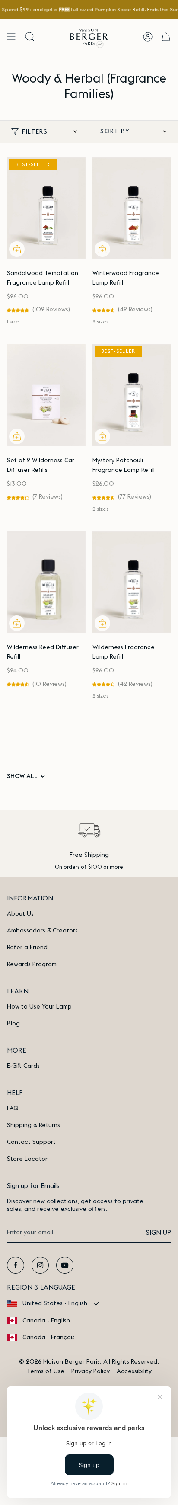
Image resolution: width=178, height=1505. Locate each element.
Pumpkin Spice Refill (119, 9)
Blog (13, 1024)
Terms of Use (45, 1371)
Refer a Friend (27, 948)
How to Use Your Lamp (39, 1007)
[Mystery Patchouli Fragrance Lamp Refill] (131, 395)
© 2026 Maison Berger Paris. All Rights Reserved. (89, 1362)
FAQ (13, 1108)
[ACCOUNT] (148, 36)
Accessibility (134, 1371)
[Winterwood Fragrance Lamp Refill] (131, 208)
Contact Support (31, 1142)
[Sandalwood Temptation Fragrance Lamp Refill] (46, 208)
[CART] (166, 36)
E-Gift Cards (23, 1066)
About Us (20, 914)
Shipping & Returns (33, 1125)
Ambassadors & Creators (42, 931)
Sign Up (158, 1233)
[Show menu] (11, 36)
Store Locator (27, 1159)
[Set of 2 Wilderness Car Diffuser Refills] (46, 395)
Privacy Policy (90, 1371)
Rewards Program (32, 964)
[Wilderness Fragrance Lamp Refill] (131, 582)
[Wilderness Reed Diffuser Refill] (46, 582)
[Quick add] (17, 249)
